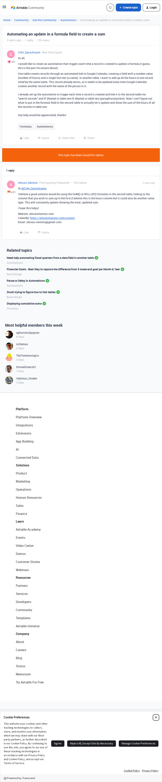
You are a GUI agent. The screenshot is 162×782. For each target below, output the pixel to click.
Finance (21, 514)
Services (22, 594)
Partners (22, 585)
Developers (23, 602)
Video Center (25, 545)
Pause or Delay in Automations (26, 280)
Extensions (23, 433)
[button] (4, 8)
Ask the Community (44, 20)
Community (21, 20)
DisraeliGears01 (26, 367)
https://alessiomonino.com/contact (52, 218)
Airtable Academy (28, 529)
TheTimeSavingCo (27, 355)
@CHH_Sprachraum (33, 188)
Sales (20, 505)
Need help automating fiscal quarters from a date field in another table (50, 258)
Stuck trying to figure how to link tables (31, 292)
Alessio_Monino (28, 183)
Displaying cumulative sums (24, 303)
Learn (20, 521)
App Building (25, 441)
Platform (22, 409)
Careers (21, 650)
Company (22, 634)
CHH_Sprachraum (29, 52)
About (20, 642)
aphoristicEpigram (27, 333)
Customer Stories (28, 562)
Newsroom (23, 674)
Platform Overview (29, 417)
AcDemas (22, 344)
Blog (19, 658)
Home (6, 20)
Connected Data (27, 457)
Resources (23, 577)
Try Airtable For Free (30, 682)
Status (20, 666)
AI (17, 449)
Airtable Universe (28, 626)
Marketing (23, 481)
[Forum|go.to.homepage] (27, 7)
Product (21, 473)
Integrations (24, 425)
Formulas (26, 126)
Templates (23, 618)
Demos (21, 554)
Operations (23, 489)
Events (20, 537)
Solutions (22, 465)
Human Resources (29, 497)
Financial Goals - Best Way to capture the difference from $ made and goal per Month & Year (63, 269)
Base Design (14, 274)
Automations (68, 20)
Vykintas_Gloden (26, 378)
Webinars (22, 570)
